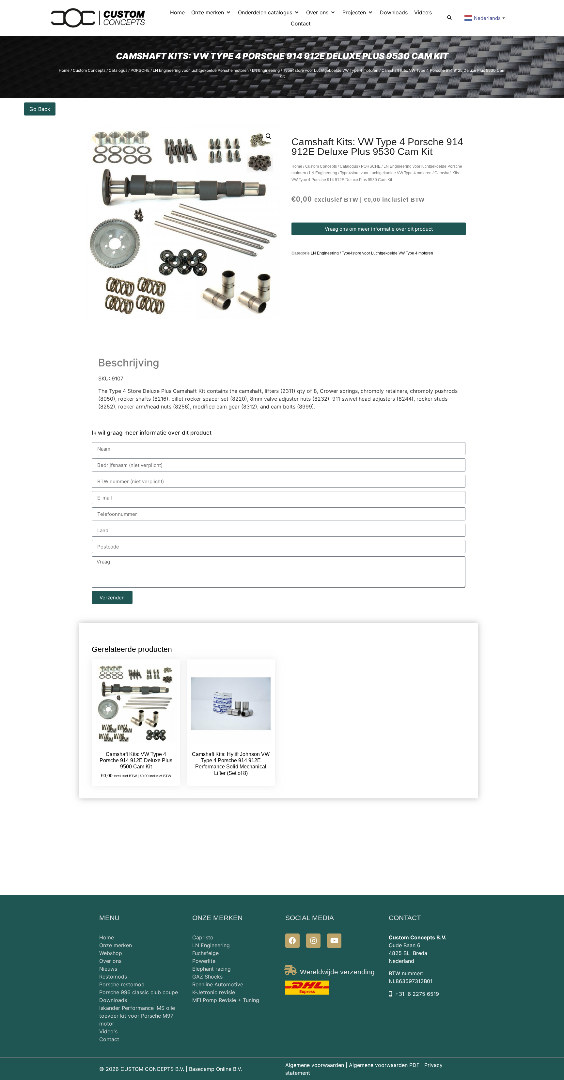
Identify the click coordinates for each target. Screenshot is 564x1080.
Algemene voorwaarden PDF (384, 1065)
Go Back (39, 109)
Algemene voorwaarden (314, 1065)
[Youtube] (334, 940)
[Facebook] (292, 940)
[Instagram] (313, 940)
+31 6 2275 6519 (417, 994)
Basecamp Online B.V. (215, 1069)
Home (64, 70)
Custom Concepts (89, 70)
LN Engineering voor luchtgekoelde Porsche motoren (201, 70)
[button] (211, 12)
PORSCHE (140, 70)
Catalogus (118, 70)
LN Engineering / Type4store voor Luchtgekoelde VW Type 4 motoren (315, 70)
